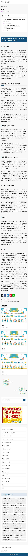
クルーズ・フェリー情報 (7, 429)
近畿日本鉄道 (19, 535)
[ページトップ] (25, 553)
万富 (5, 301)
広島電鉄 (14, 521)
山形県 (13, 517)
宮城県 (21, 514)
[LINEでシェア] (13, 295)
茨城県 (21, 532)
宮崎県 (5, 517)
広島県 (5, 521)
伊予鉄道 (13, 505)
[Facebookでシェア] (5, 295)
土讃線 (5, 514)
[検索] (24, 400)
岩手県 (21, 519)
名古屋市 (6, 507)
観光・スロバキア (6, 465)
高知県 (19, 539)
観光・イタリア (5, 458)
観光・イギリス (5, 455)
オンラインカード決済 (18, 498)
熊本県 (5, 530)
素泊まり (22, 530)
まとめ (6, 30)
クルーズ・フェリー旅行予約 (8, 432)
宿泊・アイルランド (6, 442)
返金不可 (6, 537)
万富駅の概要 (7, 23)
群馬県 (5, 532)
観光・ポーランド (6, 478)
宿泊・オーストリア (6, 449)
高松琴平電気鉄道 (7, 539)
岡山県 (11, 301)
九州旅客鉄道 (18, 503)
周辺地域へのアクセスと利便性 (12, 25)
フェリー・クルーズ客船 (7, 439)
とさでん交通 (7, 498)
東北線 (5, 526)
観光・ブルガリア (6, 471)
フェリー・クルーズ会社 (7, 436)
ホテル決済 (19, 501)
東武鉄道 (6, 528)
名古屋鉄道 (17, 510)
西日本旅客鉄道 (16, 301)
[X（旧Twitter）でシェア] (2, 295)
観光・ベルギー (5, 475)
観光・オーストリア (6, 462)
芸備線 (13, 532)
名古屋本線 (18, 507)
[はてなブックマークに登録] (8, 295)
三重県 (5, 503)
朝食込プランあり (17, 523)
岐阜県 (5, 519)
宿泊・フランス (5, 452)
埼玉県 (13, 514)
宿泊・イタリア (5, 445)
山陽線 (8, 301)
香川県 (17, 537)
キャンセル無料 (7, 501)
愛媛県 (21, 521)
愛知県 (5, 523)
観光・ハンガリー (6, 468)
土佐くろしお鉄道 (18, 512)
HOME (3, 6)
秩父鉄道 (13, 530)
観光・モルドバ (5, 481)
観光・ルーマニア (6, 484)
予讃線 (5, 505)
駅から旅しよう (6, 2)
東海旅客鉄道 (18, 528)
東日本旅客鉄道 (17, 526)
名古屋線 (6, 510)
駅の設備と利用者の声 (9, 28)
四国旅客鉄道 (7, 512)
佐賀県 (21, 505)
